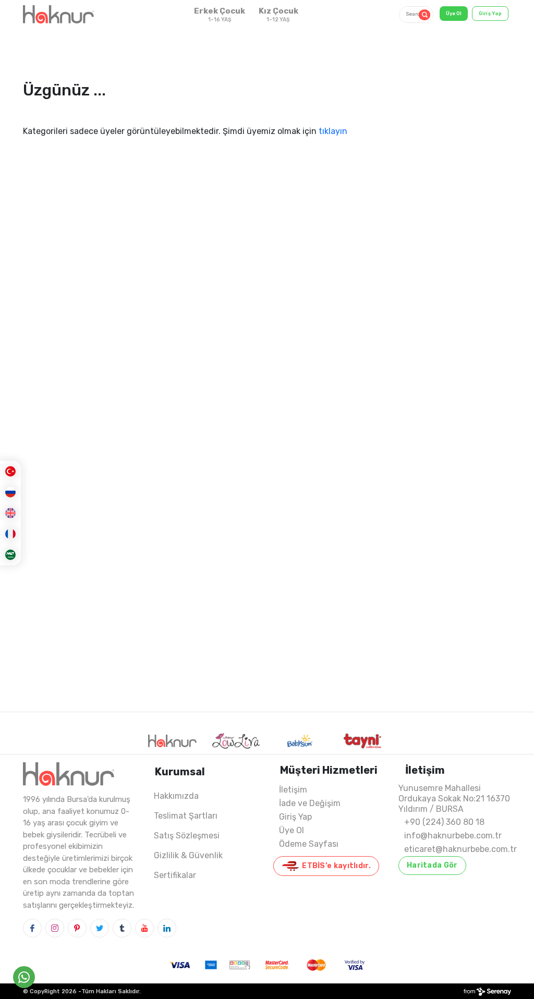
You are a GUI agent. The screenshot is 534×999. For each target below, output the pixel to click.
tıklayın (333, 131)
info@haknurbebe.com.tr (453, 835)
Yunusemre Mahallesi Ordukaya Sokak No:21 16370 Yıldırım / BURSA (454, 798)
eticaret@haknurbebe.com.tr (460, 849)
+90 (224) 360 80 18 (444, 822)
